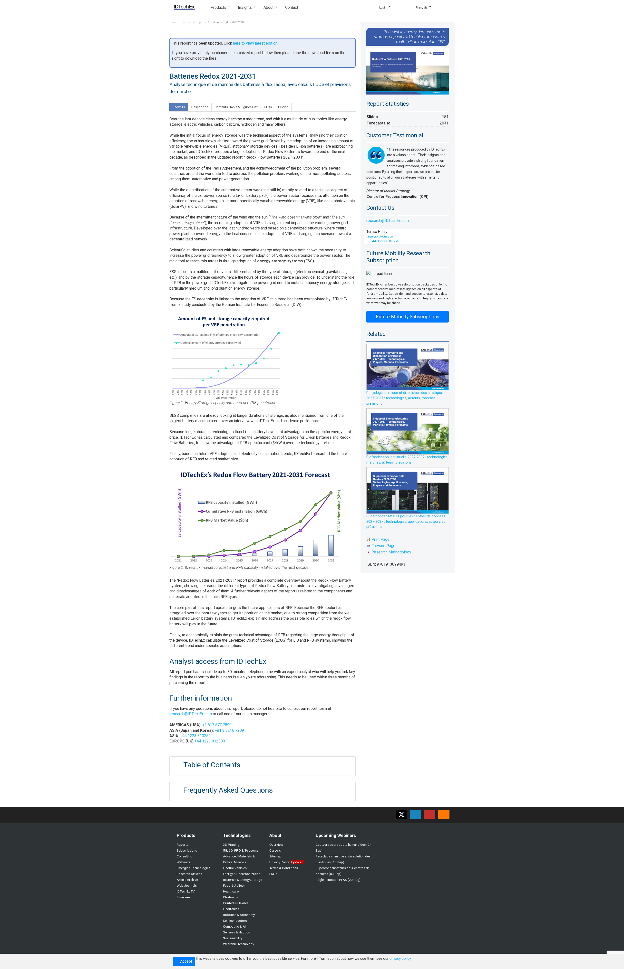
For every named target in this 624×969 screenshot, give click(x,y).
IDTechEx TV (186, 891)
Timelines (183, 897)
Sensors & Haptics (236, 932)
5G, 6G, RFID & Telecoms (240, 850)
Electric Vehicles (235, 868)
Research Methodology (391, 552)
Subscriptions (187, 850)
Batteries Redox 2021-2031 (227, 22)
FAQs (273, 874)
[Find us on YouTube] (429, 814)
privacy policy (400, 958)
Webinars (183, 862)
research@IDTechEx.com (190, 714)
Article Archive (187, 880)
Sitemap (275, 856)
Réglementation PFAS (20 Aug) (338, 880)
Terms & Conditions (283, 868)
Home (173, 22)
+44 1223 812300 (210, 741)
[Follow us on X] (401, 814)
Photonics (230, 897)
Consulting (184, 856)
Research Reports (194, 22)
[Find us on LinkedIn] (415, 814)
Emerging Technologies (193, 868)
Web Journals (187, 885)
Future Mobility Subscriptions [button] (407, 317)
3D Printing (231, 844)
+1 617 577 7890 (217, 724)
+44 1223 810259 (195, 735)
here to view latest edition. (255, 43)
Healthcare (231, 891)
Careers (275, 850)
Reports (182, 844)
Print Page (380, 539)
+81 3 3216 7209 (229, 730)
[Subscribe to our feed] (443, 814)
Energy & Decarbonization (241, 874)
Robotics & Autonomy (239, 915)
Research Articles (189, 874)
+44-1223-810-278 (384, 241)
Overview (276, 844)
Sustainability (232, 938)
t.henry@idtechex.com (380, 236)
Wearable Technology (238, 944)
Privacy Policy (279, 862)
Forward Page (383, 545)
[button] (220, 7)
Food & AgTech (234, 885)
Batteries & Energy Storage (242, 880)
